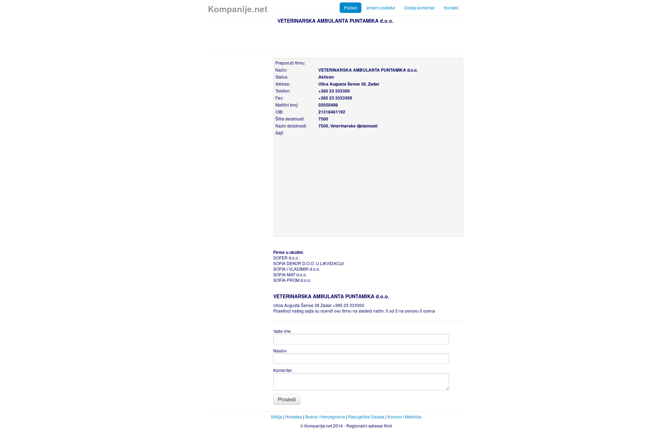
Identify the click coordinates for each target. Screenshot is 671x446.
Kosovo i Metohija (404, 416)
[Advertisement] (335, 38)
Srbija (276, 416)
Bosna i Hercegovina (325, 416)
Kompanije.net (237, 8)
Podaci (350, 7)
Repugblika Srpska (366, 416)
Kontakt (451, 7)
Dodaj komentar (419, 7)
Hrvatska (293, 416)
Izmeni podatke (380, 7)
